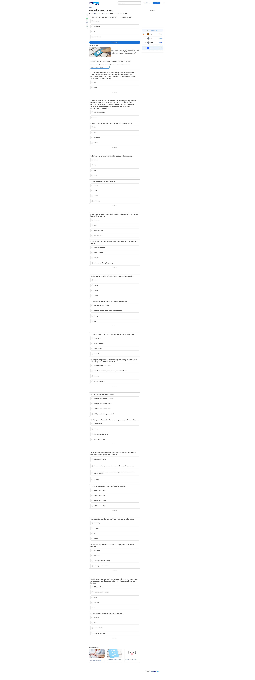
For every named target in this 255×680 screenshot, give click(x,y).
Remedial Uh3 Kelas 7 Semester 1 (114, 660)
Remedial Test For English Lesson (130, 660)
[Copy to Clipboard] (87, 26)
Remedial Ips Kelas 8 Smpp (95, 660)
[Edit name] (153, 48)
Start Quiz (114, 42)
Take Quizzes (147, 2)
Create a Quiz (156, 2)
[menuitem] (147, 3)
